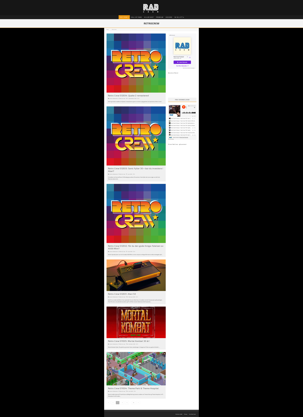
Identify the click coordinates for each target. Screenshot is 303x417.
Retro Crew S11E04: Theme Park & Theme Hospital (133, 388)
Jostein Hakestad (113, 98)
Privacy (185, 414)
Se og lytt (179, 17)
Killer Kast (149, 17)
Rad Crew (123, 17)
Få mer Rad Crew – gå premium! (177, 144)
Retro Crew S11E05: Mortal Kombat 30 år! (129, 341)
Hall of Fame (136, 17)
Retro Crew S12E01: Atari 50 (122, 294)
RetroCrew (122, 98)
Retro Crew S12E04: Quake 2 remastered (128, 95)
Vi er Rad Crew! (192, 414)
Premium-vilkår (179, 414)
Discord (169, 17)
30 (133, 402)
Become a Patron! (173, 73)
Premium (159, 17)
